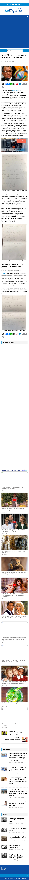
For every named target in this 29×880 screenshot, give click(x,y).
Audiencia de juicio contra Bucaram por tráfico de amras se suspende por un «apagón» (18, 780)
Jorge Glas (15, 90)
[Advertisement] (14, 33)
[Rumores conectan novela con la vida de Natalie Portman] (4, 803)
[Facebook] (7, 4)
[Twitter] (10, 4)
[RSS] (21, 4)
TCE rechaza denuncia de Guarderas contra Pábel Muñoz (17, 769)
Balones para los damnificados (14, 846)
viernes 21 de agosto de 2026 (17, 832)
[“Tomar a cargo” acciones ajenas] (4, 830)
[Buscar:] (15, 50)
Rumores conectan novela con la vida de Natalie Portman (18, 803)
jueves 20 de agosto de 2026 (17, 849)
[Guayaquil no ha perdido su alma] (4, 838)
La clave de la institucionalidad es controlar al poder (16, 856)
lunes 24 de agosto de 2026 (17, 823)
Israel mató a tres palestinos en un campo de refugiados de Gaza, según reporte (18, 792)
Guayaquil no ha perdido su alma (17, 838)
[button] (27, 16)
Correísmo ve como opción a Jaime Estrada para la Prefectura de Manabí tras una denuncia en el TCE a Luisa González (18, 757)
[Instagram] (19, 4)
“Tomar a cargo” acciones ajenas (18, 829)
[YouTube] (16, 4)
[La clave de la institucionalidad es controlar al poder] (4, 855)
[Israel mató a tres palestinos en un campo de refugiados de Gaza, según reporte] (4, 791)
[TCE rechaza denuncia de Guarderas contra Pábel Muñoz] (4, 769)
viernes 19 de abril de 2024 (10, 61)
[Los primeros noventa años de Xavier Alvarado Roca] (4, 819)
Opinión (5, 814)
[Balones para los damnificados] (4, 847)
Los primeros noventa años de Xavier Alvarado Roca (17, 819)
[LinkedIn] (13, 4)
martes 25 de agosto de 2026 (17, 762)
